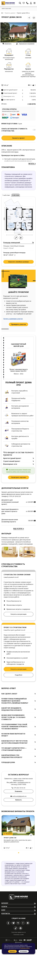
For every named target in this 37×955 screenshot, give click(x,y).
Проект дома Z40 (10, 838)
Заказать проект (18, 138)
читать (31, 164)
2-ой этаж (15, 195)
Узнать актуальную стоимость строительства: (14, 130)
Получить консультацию (18, 614)
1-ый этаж (6, 195)
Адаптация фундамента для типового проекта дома (9, 511)
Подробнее (18, 675)
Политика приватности (18, 932)
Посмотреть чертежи (18, 477)
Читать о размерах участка (13, 319)
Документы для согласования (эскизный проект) (9, 502)
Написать (18, 800)
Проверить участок (18, 324)
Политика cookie (18, 934)
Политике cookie (25, 948)
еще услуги (18, 529)
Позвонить (18, 791)
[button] (3, 853)
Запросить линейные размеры (18, 262)
